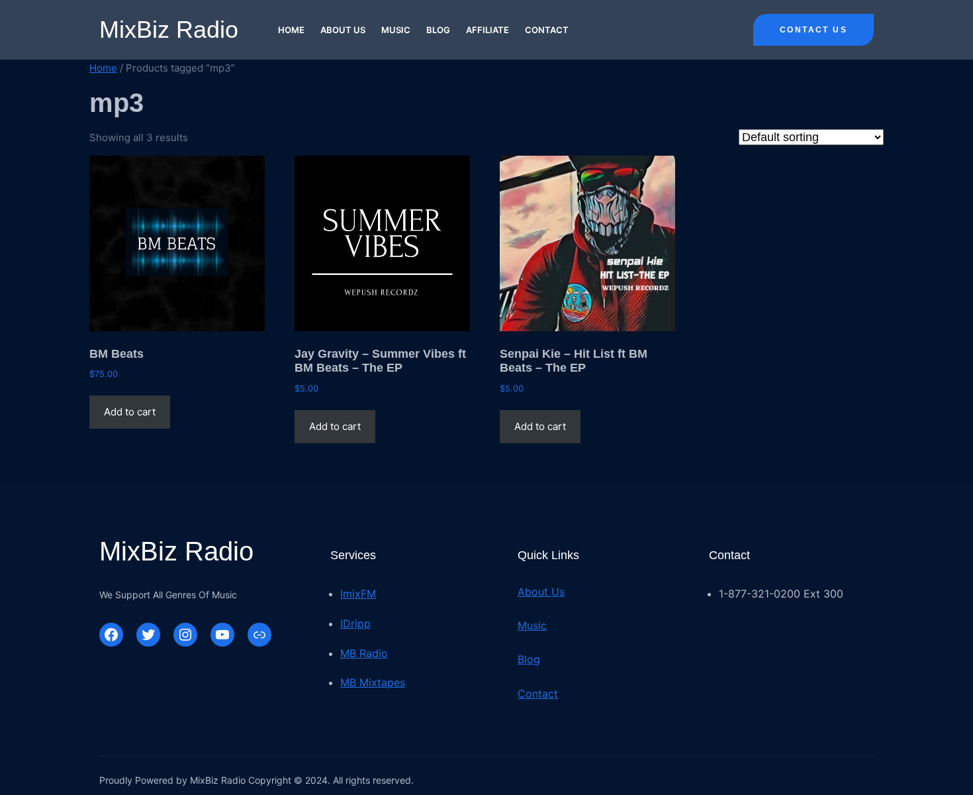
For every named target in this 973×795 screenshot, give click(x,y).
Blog (529, 659)
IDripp (355, 623)
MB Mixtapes (372, 682)
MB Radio (364, 653)
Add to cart (130, 411)
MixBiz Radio (168, 29)
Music (532, 625)
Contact (538, 693)
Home (103, 68)
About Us (541, 591)
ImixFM (358, 593)
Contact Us (813, 29)
